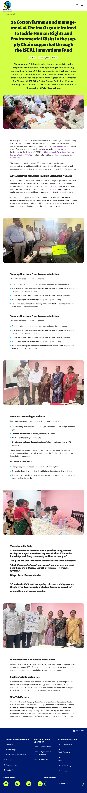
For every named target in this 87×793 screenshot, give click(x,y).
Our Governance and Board (16, 755)
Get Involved (10, 14)
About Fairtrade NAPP (17, 739)
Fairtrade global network (43, 747)
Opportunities (11, 765)
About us (9, 744)
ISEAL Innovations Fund (52, 186)
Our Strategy (10, 750)
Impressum (65, 771)
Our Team (9, 760)
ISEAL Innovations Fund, (57, 146)
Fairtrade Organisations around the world (42, 753)
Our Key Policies (67, 744)
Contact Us (10, 770)
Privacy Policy (66, 766)
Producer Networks (41, 759)
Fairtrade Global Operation (42, 740)
